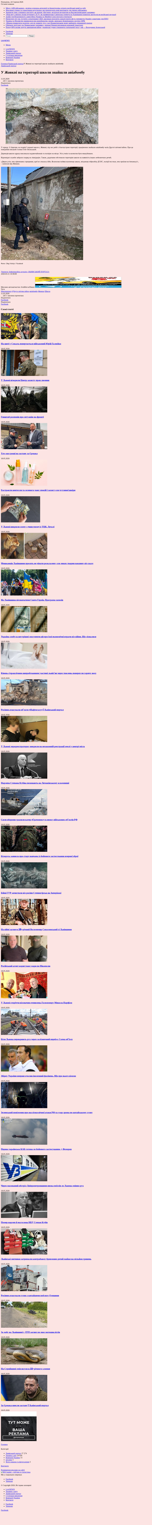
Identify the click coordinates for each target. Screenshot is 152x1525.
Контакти (9, 60)
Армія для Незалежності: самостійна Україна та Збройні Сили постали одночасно (39, 17)
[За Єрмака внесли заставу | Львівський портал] (24, 1400)
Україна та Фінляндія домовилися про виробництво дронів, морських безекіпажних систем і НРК (45, 21)
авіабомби (33, 291)
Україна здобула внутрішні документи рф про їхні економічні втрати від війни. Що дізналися (48, 636)
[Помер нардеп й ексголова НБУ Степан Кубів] (24, 1217)
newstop (9, 1460)
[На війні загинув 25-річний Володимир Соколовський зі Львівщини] (24, 924)
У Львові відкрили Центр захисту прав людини (25, 380)
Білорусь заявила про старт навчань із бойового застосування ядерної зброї (39, 856)
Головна (4, 64)
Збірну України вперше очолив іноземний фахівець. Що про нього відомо (38, 1076)
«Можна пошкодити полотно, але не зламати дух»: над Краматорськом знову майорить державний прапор (49, 23)
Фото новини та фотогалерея (17, 1462)
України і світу (12, 51)
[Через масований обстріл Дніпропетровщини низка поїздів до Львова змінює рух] (24, 1181)
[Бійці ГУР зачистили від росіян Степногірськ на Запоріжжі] (24, 888)
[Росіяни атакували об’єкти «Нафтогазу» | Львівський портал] (24, 705)
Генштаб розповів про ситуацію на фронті (22, 417)
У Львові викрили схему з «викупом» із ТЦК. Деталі (27, 526)
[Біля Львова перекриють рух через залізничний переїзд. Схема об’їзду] (24, 1034)
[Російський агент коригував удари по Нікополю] (24, 961)
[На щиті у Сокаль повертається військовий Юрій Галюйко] (24, 339)
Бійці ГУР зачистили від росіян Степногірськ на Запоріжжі (31, 892)
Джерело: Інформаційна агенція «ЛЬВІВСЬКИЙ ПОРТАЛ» (25, 272)
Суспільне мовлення (14, 55)
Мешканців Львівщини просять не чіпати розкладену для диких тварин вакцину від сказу (47, 563)
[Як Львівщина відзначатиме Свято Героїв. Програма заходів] (24, 595)
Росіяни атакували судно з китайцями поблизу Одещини (30, 1295)
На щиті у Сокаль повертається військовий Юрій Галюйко (31, 343)
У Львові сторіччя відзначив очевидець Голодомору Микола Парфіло (36, 1002)
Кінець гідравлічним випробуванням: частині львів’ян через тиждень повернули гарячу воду (48, 673)
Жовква (41, 291)
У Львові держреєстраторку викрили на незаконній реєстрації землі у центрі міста (43, 746)
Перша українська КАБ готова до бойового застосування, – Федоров (36, 1149)
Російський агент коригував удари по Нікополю (25, 966)
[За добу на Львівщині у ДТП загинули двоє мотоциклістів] (24, 1327)
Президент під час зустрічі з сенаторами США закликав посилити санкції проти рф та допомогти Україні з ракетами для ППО (57, 19)
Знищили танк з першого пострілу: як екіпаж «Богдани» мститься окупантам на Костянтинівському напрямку (50, 12)
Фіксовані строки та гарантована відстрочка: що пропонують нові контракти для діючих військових (46, 10)
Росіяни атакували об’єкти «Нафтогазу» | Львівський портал (32, 709)
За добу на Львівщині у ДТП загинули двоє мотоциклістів (30, 1332)
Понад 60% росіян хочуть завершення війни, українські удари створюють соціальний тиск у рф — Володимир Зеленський (55, 27)
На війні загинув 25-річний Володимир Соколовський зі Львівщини (36, 929)
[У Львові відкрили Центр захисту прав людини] (24, 375)
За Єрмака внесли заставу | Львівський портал (25, 1405)
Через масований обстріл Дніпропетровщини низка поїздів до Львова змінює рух (42, 1185)
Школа (47, 291)
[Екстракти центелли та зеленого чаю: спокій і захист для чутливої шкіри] (24, 485)
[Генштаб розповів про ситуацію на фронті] (24, 412)
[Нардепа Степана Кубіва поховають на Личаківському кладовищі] (24, 778)
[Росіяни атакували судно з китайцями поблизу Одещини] (24, 1291)
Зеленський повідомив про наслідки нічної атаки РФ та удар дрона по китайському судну (47, 1112)
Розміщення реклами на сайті (13, 1470)
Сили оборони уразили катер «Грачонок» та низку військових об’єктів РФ (39, 819)
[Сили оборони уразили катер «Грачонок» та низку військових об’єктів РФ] (24, 815)
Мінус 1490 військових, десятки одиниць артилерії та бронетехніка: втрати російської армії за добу (46, 8)
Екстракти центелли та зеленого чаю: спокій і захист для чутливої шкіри (38, 490)
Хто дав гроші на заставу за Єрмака (19, 453)
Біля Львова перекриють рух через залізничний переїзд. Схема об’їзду (37, 1039)
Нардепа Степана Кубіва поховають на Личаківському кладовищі (35, 783)
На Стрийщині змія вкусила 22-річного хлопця (25, 1368)
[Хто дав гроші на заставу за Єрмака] (24, 448)
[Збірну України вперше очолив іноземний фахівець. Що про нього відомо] (24, 1071)
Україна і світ (11, 1455)
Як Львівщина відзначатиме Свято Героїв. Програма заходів (32, 600)
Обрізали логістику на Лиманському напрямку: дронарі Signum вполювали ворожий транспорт (44, 25)
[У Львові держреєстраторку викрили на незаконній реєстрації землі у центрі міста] (24, 741)
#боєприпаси (6, 291)
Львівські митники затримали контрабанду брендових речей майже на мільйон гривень (46, 1259)
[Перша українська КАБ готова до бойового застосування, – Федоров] (24, 1144)
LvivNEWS (10, 49)
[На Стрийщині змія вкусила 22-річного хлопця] (24, 1364)
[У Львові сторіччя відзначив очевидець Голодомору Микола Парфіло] (24, 998)
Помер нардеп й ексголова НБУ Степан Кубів (24, 1222)
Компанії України (13, 57)
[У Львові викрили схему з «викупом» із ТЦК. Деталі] (20, 522)
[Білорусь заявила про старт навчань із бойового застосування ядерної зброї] (24, 851)
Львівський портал (13, 53)
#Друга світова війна (20, 291)
